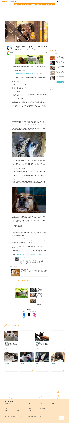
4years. (41, 403)
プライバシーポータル (39, 416)
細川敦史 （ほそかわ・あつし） (25, 257)
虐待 (21, 280)
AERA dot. (18, 408)
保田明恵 (6, 342)
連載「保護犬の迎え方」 (25, 269)
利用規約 (35, 416)
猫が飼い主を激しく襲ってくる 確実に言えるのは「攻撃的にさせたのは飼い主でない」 (27, 365)
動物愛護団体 (18, 280)
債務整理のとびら (31, 410)
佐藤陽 (37, 363)
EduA (6, 406)
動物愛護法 (27, 280)
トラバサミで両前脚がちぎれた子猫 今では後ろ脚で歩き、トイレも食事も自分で (42, 344)
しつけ (45, 4)
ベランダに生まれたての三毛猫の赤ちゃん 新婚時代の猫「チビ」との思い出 (42, 365)
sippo (29, 403)
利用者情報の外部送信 (30, 416)
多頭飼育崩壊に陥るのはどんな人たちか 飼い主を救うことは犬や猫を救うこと (29, 254)
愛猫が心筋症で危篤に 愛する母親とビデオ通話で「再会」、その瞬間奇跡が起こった (11, 344)
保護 (24, 280)
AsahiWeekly (53, 406)
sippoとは (17, 4)
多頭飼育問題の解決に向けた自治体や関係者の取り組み (24, 73)
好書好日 (30, 406)
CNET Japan (18, 403)
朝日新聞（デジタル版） (8, 403)
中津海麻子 (6, 363)
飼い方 (42, 4)
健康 (48, 4)
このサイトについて (7, 416)
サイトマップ (13, 416)
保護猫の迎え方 (33, 4)
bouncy (18, 410)
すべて (52, 53)
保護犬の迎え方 (27, 4)
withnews (6, 410)
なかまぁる (30, 408)
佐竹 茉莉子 (37, 342)
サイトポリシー (18, 416)
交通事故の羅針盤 (42, 408)
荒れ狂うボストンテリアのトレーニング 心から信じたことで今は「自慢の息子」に (11, 365)
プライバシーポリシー (23, 416)
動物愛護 (38, 4)
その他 (51, 4)
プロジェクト (22, 4)
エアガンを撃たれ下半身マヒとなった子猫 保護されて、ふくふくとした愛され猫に (58, 365)
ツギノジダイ (42, 406)
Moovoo (6, 408)
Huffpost (18, 406)
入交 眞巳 (22, 363)
